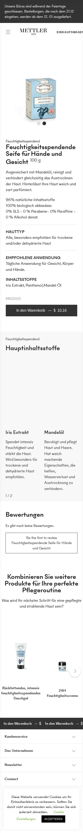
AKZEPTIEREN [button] (53, 819)
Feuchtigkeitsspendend (23, 141)
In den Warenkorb (41, 310)
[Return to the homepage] (33, 32)
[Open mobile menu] (8, 32)
